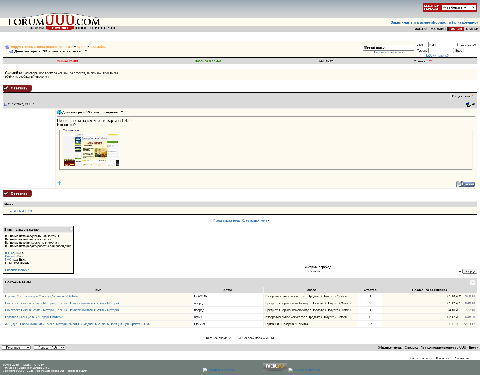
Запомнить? (467, 45)
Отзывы (423, 61)
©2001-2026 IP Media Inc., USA (23, 364)
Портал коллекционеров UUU (443, 347)
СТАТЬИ (472, 29)
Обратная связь (390, 347)
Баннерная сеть (421, 357)
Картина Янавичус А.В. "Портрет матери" (34, 317)
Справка (411, 347)
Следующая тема (254, 220)
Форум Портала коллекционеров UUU (41, 47)
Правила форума (208, 60)
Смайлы (11, 256)
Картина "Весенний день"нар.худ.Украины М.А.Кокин (42, 296)
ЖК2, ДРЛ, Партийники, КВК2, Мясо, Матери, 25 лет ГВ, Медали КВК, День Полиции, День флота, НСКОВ (78, 324)
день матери (23, 210)
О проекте (442, 357)
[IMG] (8, 259)
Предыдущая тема (226, 220)
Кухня (81, 47)
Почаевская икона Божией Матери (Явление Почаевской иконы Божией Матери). (62, 303)
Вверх (473, 347)
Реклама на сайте (466, 357)
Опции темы (461, 96)
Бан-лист (326, 60)
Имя (420, 44)
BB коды (11, 253)
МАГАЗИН (438, 29)
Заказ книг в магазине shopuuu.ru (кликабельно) (434, 22)
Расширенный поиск (388, 52)
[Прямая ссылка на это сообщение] (468, 104)
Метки (9, 204)
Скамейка (98, 47)
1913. (8, 210)
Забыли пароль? (437, 55)
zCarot (83, 370)
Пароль (422, 50)
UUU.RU (420, 29)
